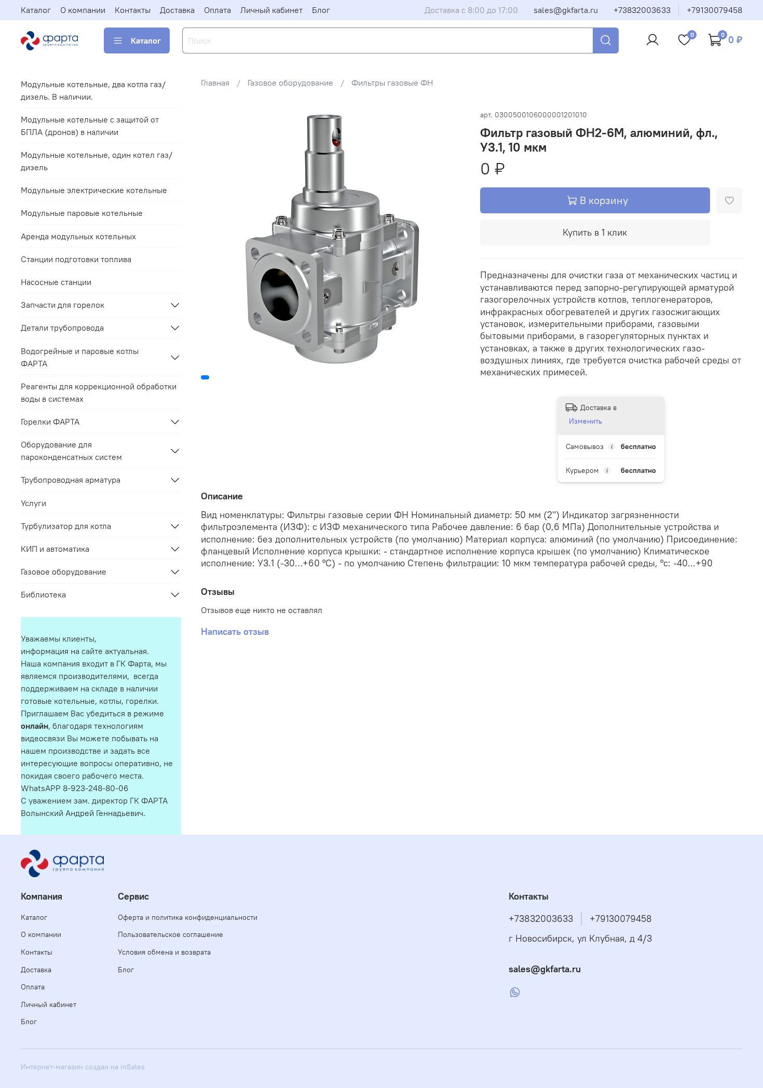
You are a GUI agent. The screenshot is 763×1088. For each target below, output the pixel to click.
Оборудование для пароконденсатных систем (71, 450)
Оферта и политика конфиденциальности (187, 917)
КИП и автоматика (55, 548)
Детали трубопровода (62, 327)
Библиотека (43, 594)
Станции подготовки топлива (76, 259)
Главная (215, 82)
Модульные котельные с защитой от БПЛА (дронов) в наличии (90, 125)
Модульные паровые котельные (82, 213)
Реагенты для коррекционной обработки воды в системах (98, 392)
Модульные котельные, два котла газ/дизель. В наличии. (93, 90)
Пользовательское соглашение (170, 934)
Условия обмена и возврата (164, 952)
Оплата (217, 10)
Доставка (177, 10)
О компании (82, 10)
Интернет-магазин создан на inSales (83, 1066)
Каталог (36, 10)
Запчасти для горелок (62, 305)
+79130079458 (714, 10)
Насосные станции (56, 282)
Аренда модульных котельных (78, 236)
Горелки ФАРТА (50, 421)
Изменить (585, 421)
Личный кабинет (271, 10)
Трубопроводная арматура (70, 479)
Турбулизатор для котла (66, 526)
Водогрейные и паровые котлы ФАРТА (80, 357)
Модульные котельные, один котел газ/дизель (96, 160)
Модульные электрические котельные (94, 190)
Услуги (33, 503)
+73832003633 (642, 10)
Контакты (133, 10)
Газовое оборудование (290, 82)
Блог (321, 10)
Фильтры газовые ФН (392, 82)
